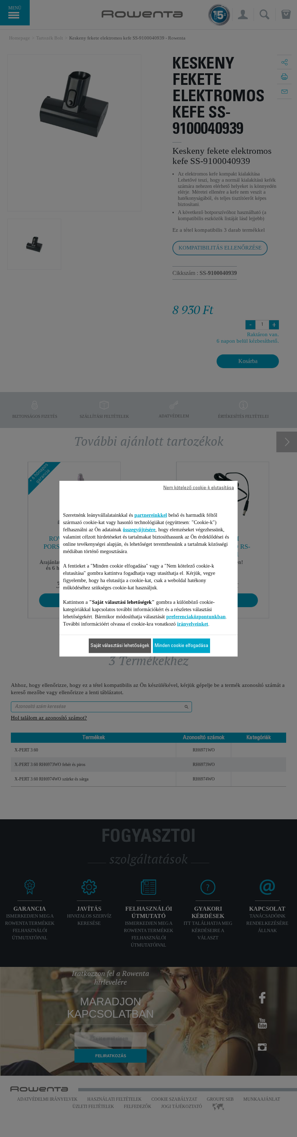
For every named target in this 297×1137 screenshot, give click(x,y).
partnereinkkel (150, 515)
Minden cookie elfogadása (181, 645)
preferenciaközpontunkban (196, 616)
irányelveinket (192, 623)
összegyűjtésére (139, 529)
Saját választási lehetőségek (120, 645)
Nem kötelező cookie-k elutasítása (198, 487)
